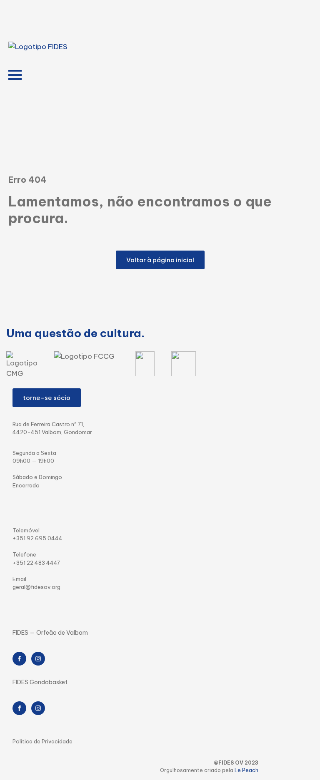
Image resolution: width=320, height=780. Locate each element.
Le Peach (246, 770)
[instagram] (38, 659)
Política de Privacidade (42, 741)
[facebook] (19, 659)
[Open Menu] (15, 75)
